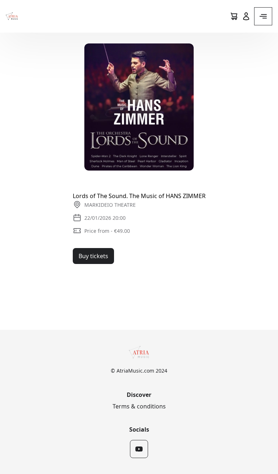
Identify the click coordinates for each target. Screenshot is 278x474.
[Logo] (12, 16)
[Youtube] (139, 449)
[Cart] (233, 16)
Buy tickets (93, 256)
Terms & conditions (139, 406)
